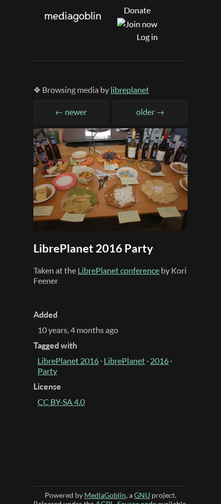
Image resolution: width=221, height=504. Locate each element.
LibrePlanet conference (118, 270)
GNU (142, 495)
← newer (71, 112)
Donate (137, 10)
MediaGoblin (105, 495)
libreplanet (129, 90)
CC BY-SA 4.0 (61, 402)
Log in (147, 37)
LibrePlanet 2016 (68, 361)
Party (47, 371)
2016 (159, 361)
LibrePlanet (124, 361)
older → (150, 112)
